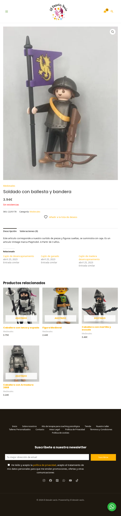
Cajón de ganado (50, 256)
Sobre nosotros (29, 426)
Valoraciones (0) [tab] (29, 231)
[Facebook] (50, 480)
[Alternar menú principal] (6, 11)
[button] (112, 11)
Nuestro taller (102, 426)
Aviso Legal (54, 429)
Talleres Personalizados (20, 429)
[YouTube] (70, 480)
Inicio (14, 426)
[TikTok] (77, 480)
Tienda (88, 426)
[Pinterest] (57, 480)
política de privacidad (44, 465)
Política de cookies (60, 432)
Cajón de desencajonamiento (18, 256)
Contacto (40, 429)
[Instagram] (44, 480)
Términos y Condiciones (101, 429)
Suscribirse (103, 457)
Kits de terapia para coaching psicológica (61, 426)
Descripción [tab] (10, 231)
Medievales (9, 185)
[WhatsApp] (63, 480)
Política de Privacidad (75, 429)
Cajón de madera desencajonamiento (89, 258)
